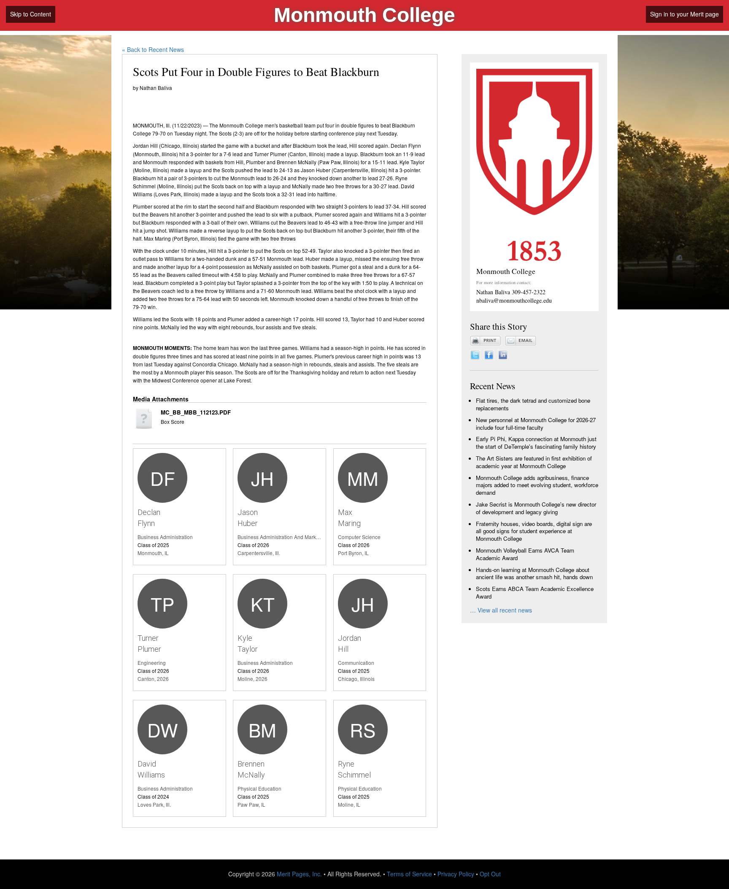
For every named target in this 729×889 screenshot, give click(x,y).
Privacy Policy (455, 874)
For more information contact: (503, 282)
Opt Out (490, 874)
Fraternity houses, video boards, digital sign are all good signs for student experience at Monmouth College (534, 531)
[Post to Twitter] (475, 354)
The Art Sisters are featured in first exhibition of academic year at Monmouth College (534, 462)
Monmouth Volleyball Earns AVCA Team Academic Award (525, 554)
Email (520, 341)
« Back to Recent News (153, 49)
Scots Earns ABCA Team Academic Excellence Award (535, 592)
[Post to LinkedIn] (503, 354)
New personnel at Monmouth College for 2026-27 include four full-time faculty (536, 423)
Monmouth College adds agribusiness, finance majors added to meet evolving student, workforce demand (537, 485)
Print (485, 341)
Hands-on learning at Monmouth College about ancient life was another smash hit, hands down (534, 573)
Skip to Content (30, 14)
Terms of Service (409, 874)
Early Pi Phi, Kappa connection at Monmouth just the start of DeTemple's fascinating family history (536, 442)
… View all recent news (501, 610)
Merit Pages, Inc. (299, 874)
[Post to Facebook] (489, 354)
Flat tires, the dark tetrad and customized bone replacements (533, 404)
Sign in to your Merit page (684, 14)
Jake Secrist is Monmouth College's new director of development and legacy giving (536, 508)
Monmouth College (364, 15)
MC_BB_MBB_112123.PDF (196, 412)
